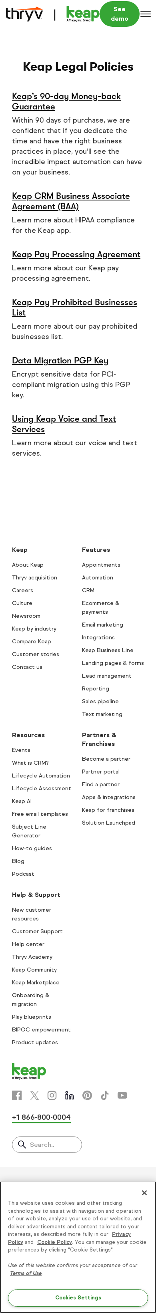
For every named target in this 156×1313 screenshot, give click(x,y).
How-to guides (32, 848)
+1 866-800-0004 (41, 1117)
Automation (97, 577)
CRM (88, 590)
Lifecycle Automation (41, 775)
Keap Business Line (108, 650)
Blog (18, 861)
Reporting (95, 688)
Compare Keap (31, 641)
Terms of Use (26, 1273)
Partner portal (101, 771)
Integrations (98, 637)
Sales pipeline (100, 701)
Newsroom (26, 616)
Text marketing (102, 714)
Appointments (101, 564)
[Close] (144, 1193)
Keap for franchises (108, 810)
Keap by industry (34, 628)
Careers (22, 590)
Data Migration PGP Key (60, 360)
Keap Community (34, 969)
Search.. (42, 1144)
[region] (78, 1247)
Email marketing (102, 624)
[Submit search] (22, 1145)
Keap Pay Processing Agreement (76, 254)
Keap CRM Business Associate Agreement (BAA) (71, 201)
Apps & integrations (109, 797)
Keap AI (22, 801)
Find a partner (101, 784)
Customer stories (35, 654)
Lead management (107, 675)
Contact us (27, 667)
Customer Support (37, 931)
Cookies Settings (78, 1298)
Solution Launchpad (108, 822)
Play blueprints (31, 1017)
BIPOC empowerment (41, 1029)
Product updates (35, 1042)
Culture (22, 603)
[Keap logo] (53, 14)
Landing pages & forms (113, 663)
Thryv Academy (32, 957)
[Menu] (146, 14)
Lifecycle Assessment (41, 788)
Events (21, 750)
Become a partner (106, 759)
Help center (28, 944)
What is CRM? (30, 763)
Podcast (23, 874)
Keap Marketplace (36, 982)
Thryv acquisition (34, 577)
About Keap (28, 564)
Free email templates (40, 814)
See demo (119, 13)
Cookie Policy (54, 1242)
